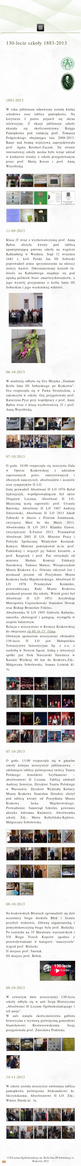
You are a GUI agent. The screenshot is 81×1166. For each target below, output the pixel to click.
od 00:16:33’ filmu (41, 631)
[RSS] (4, 1162)
